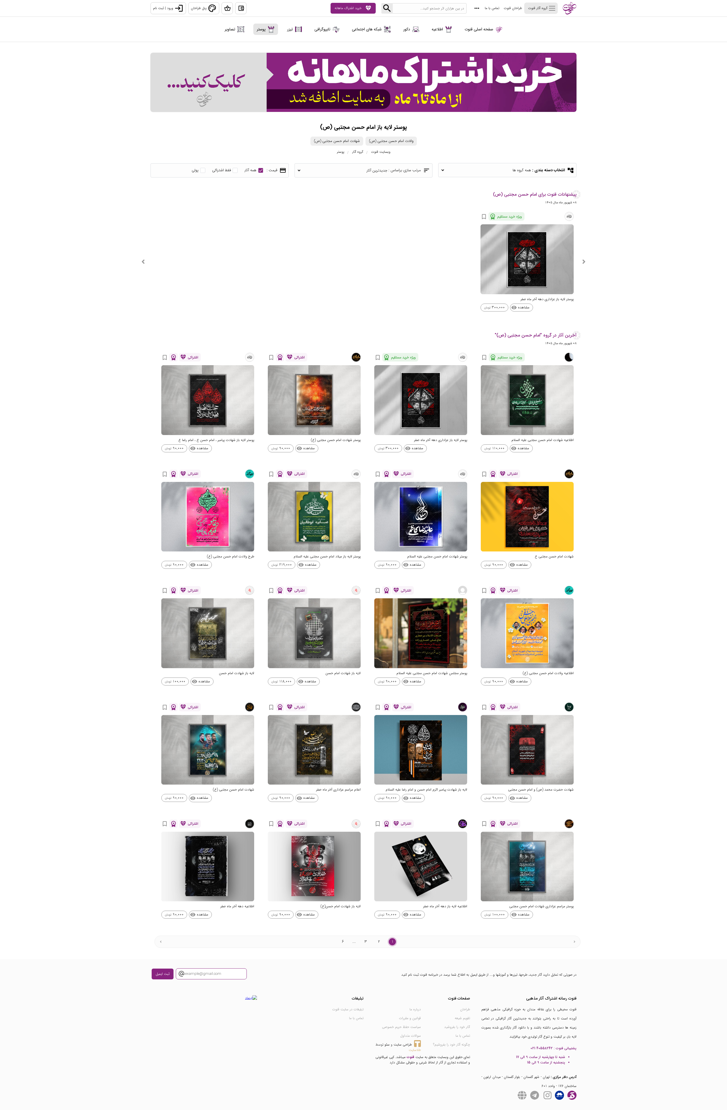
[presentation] (583, 262)
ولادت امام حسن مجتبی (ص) (391, 141)
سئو (387, 1044)
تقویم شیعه (462, 1018)
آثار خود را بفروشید (457, 1027)
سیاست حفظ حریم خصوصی (401, 1027)
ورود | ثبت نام (168, 8)
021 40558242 (541, 1048)
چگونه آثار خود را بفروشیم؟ (451, 1044)
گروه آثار (357, 151)
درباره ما (415, 1009)
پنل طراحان (204, 8)
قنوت (410, 1057)
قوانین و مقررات (410, 1018)
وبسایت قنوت (380, 151)
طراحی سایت (403, 1044)
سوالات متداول (410, 1035)
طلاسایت (415, 1050)
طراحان (465, 1009)
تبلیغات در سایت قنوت (348, 1009)
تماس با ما (492, 8)
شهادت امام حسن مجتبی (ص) (337, 141)
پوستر (340, 151)
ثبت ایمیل (163, 974)
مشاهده (520, 307)
